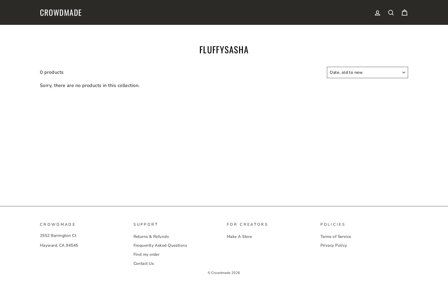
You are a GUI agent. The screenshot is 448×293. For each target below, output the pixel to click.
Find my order (147, 254)
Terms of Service (335, 236)
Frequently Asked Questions (160, 245)
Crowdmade (61, 12)
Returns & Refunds (151, 236)
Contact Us (144, 263)
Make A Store (239, 236)
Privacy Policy (333, 245)
